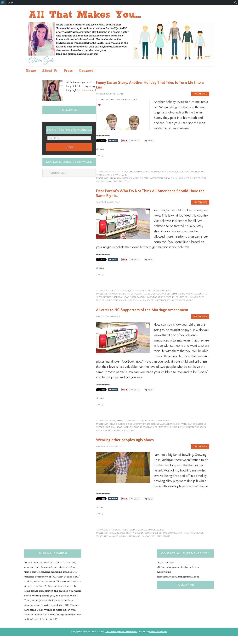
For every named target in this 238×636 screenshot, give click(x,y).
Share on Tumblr (113, 140)
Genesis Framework (158, 632)
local (99, 297)
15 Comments (200, 202)
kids (179, 172)
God (167, 294)
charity (130, 533)
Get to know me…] (86, 90)
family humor (196, 533)
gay (190, 424)
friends (99, 536)
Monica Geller (136, 536)
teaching (117, 181)
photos (151, 291)
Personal (170, 297)
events (111, 421)
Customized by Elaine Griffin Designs (121, 632)
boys (122, 533)
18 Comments (200, 94)
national (118, 297)
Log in (10, 2)
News (201, 172)
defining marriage (160, 424)
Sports (166, 536)
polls (166, 427)
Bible (112, 424)
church (129, 424)
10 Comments (200, 447)
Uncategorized (163, 291)
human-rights (178, 294)
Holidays (154, 172)
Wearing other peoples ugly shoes (125, 440)
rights (108, 300)
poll (187, 297)
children (121, 172)
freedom (138, 294)
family (139, 172)
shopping (115, 175)
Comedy (131, 172)
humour (172, 172)
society (150, 300)
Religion (100, 300)
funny (146, 172)
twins (124, 175)
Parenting (152, 297)
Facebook (175, 424)
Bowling (114, 533)
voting (189, 300)
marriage (124, 291)
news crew (156, 536)
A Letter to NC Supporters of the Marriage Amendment (142, 310)
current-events (118, 294)
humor (163, 172)
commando (150, 533)
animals (112, 172)
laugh (185, 172)
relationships (197, 297)
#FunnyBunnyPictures (121, 178)
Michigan (123, 536)
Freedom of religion (153, 294)
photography (103, 175)
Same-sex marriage (122, 300)
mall (103, 181)
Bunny (136, 178)
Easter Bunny (163, 178)
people (161, 297)
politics (180, 297)
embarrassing (175, 533)
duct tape (162, 533)
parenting (141, 291)
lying (188, 178)
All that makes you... (119, 36)
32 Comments (200, 317)
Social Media (139, 300)
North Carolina (138, 297)
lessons (199, 294)
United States (178, 300)
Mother (193, 172)
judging (190, 294)
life (117, 291)
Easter (152, 178)
